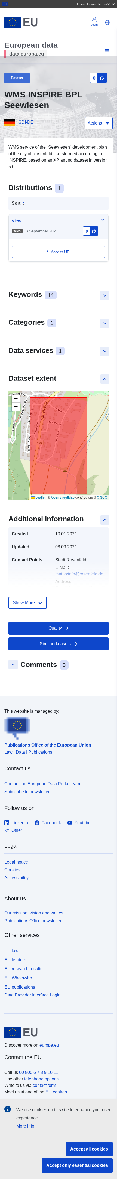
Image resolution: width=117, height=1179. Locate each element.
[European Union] (56, 1032)
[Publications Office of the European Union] (56, 727)
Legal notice (16, 862)
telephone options (41, 1079)
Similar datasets (55, 643)
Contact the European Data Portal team (42, 783)
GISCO (102, 497)
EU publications (19, 987)
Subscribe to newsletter (27, 791)
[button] (96, 4)
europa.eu (49, 1045)
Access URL (61, 252)
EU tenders (15, 959)
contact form (44, 1085)
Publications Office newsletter (32, 921)
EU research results (23, 968)
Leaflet (40, 497)
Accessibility (16, 877)
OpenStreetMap (63, 497)
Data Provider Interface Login (32, 994)
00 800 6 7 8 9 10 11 (38, 1072)
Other (16, 830)
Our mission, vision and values (33, 913)
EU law (11, 950)
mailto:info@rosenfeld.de (79, 574)
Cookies (12, 870)
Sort (16, 203)
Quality (55, 628)
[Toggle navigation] (106, 51)
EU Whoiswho (18, 978)
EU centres (56, 1092)
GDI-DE (25, 122)
